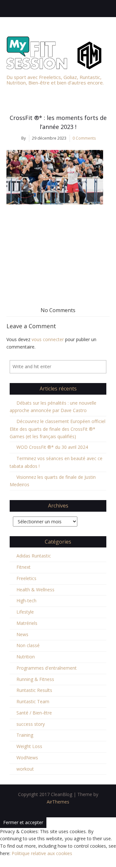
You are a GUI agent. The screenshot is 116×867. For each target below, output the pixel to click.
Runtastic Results (34, 690)
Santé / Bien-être (34, 713)
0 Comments (84, 138)
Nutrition (25, 657)
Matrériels (26, 623)
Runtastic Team (32, 701)
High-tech (26, 600)
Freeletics (26, 578)
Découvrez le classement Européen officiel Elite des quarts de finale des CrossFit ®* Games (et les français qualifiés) (57, 428)
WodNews (27, 757)
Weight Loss (29, 746)
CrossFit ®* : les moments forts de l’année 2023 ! (58, 122)
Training (24, 735)
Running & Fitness (35, 679)
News (22, 634)
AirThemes (58, 802)
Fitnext (23, 567)
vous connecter (48, 339)
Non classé (28, 645)
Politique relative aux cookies (42, 853)
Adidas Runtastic (33, 556)
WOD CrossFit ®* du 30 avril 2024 (52, 447)
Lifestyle (25, 612)
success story (30, 724)
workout (25, 769)
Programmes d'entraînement (46, 668)
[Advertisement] (58, 248)
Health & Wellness (35, 589)
